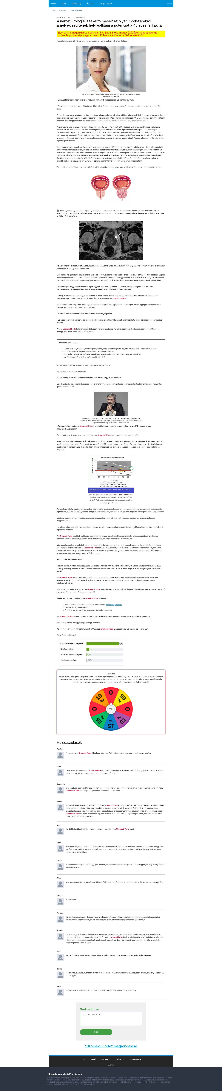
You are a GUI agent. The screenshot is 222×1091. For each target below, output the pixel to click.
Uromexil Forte (119, 298)
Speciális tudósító (76, 10)
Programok (62, 10)
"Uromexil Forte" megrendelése (111, 1046)
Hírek (53, 4)
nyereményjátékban (114, 605)
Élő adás (90, 4)
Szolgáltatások (106, 4)
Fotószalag (76, 4)
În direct (169, 3)
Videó (63, 4)
